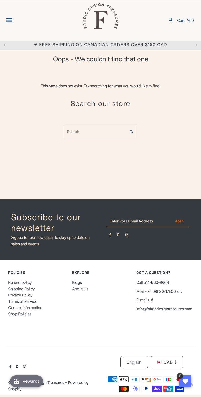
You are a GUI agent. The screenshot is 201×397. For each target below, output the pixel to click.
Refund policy (20, 282)
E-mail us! (144, 299)
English (134, 362)
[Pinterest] (118, 236)
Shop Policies (19, 313)
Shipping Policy (21, 288)
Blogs (77, 282)
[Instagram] (127, 236)
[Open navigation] (42, 20)
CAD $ (170, 362)
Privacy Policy (20, 295)
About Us (80, 288)
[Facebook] (110, 236)
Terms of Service (22, 301)
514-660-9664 (156, 282)
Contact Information (25, 307)
